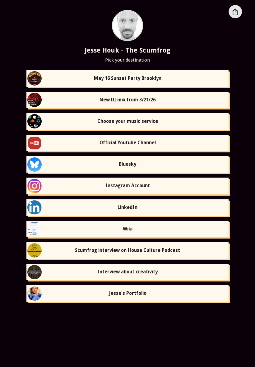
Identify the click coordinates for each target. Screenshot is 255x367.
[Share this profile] (235, 11)
